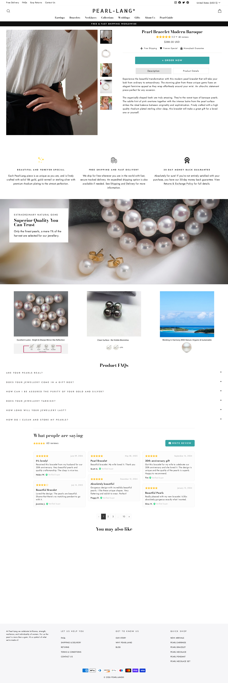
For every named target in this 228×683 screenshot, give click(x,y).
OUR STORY (121, 638)
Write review (181, 443)
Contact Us (50, 2)
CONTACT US (67, 656)
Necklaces (90, 17)
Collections (107, 17)
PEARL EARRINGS (178, 642)
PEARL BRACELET (178, 647)
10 (124, 516)
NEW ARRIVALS (177, 638)
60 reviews (183, 36)
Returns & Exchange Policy (178, 183)
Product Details (191, 71)
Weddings (124, 17)
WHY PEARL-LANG (124, 642)
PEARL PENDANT (178, 656)
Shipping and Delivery (122, 183)
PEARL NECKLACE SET (180, 661)
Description (153, 71)
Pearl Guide (166, 17)
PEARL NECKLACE (178, 652)
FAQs (24, 2)
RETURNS (65, 647)
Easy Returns (36, 2)
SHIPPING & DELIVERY (71, 642)
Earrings (60, 17)
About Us (150, 17)
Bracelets (74, 17)
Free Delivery (12, 2)
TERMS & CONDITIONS (71, 652)
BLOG (118, 647)
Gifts (137, 17)
